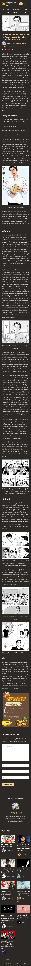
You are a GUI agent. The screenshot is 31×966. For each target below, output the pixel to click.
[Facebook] (2, 49)
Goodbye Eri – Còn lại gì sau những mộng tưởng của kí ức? (7, 871)
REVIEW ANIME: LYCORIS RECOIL (6, 846)
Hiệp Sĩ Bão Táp (11, 2)
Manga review (14, 46)
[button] (20, 3)
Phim (26, 11)
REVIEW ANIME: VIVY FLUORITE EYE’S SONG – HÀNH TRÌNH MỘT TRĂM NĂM (7, 918)
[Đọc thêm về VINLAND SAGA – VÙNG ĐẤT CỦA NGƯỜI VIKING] (8, 885)
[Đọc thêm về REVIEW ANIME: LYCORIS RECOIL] (8, 839)
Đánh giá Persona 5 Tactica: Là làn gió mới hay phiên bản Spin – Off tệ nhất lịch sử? (7, 944)
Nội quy (16, 963)
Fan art (24, 960)
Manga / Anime (16, 11)
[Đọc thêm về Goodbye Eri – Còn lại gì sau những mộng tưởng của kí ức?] (8, 863)
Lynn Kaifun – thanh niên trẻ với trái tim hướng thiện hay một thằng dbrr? (23, 847)
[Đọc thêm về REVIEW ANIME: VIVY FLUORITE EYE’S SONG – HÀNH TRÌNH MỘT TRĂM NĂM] (8, 909)
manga (23, 43)
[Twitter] (6, 49)
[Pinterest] (9, 49)
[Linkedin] (12, 49)
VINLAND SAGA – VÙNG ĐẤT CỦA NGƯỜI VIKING (6, 893)
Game (3, 11)
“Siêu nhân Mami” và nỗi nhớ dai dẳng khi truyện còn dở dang (23, 893)
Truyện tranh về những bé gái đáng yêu (22, 917)
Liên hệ (24, 963)
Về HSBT (7, 960)
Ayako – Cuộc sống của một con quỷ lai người (22, 871)
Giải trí (8, 11)
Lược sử (16, 960)
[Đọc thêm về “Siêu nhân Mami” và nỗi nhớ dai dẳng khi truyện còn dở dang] (23, 885)
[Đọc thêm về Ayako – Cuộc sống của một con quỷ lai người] (23, 863)
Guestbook (8, 963)
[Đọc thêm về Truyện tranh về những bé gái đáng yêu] (23, 909)
